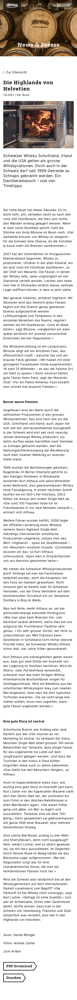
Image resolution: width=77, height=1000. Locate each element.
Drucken (13, 977)
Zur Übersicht (16, 72)
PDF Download (19, 966)
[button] (70, 124)
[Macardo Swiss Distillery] (12, 5)
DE (40, 4)
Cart (59, 5)
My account (49, 5)
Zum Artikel (12, 951)
